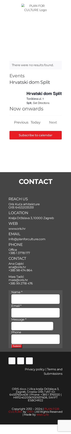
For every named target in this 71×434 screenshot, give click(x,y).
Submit (17, 346)
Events (17, 75)
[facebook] (12, 360)
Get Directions (41, 103)
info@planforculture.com (27, 239)
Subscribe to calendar (35, 135)
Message (18, 319)
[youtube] (29, 360)
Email (16, 306)
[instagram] (20, 360)
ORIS (30, 411)
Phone (16, 332)
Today (36, 122)
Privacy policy (35, 369)
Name (16, 292)
